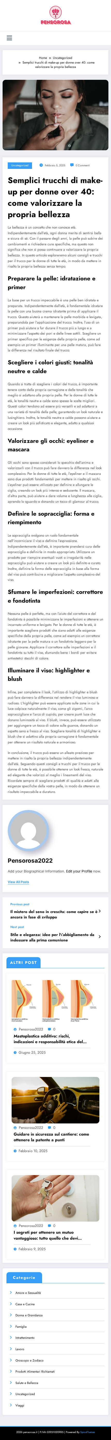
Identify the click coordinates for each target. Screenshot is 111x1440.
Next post (17, 927)
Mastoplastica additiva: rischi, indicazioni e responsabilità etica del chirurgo (48, 1039)
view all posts (18, 882)
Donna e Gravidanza (29, 1315)
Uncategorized (19, 165)
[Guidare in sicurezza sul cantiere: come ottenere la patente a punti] (55, 1100)
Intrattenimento (25, 1337)
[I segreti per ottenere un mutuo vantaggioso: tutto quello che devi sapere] (55, 1198)
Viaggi (19, 1405)
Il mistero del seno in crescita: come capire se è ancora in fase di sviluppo (54, 914)
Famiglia (21, 1326)
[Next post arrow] (99, 937)
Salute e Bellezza (26, 1383)
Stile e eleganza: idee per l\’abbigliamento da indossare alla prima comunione (52, 937)
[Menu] (9, 38)
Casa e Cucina (25, 1304)
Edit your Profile (79, 871)
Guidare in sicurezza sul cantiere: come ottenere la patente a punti (51, 1137)
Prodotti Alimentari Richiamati (35, 1371)
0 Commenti (83, 165)
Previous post (19, 904)
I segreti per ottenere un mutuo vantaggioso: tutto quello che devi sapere (46, 1235)
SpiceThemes (87, 1432)
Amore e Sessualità (28, 1293)
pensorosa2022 (30, 860)
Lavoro (19, 1349)
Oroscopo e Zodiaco (29, 1360)
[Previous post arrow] (99, 911)
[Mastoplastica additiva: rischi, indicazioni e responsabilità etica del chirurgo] (55, 1001)
